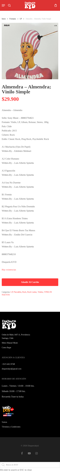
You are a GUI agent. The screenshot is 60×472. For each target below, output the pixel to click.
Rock (24, 292)
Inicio (4, 19)
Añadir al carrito (30, 282)
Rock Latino (32, 292)
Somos (4, 422)
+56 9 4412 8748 (8, 364)
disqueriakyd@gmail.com (11, 369)
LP (21, 19)
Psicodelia (17, 292)
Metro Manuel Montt (10, 343)
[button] (3, 5)
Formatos (12, 19)
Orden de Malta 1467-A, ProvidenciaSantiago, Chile (16, 336)
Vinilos (40, 292)
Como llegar (6, 347)
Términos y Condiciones (11, 427)
